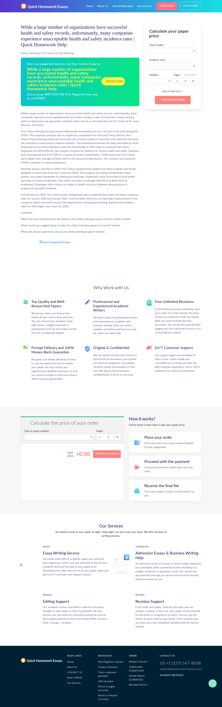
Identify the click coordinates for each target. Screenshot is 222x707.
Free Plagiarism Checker (111, 662)
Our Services (144, 6)
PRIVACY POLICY (138, 662)
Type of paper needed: (36, 431)
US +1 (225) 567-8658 (180, 663)
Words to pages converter (106, 688)
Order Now (166, 6)
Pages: (100, 431)
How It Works (74, 677)
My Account (190, 6)
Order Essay (114, 81)
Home (89, 6)
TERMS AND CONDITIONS (136, 669)
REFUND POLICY (138, 685)
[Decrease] (177, 81)
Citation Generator (108, 667)
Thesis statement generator (107, 674)
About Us (102, 6)
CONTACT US (74, 672)
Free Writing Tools (122, 6)
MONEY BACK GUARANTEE (137, 678)
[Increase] (193, 81)
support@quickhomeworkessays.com (180, 669)
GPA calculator (105, 681)
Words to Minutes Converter (108, 697)
